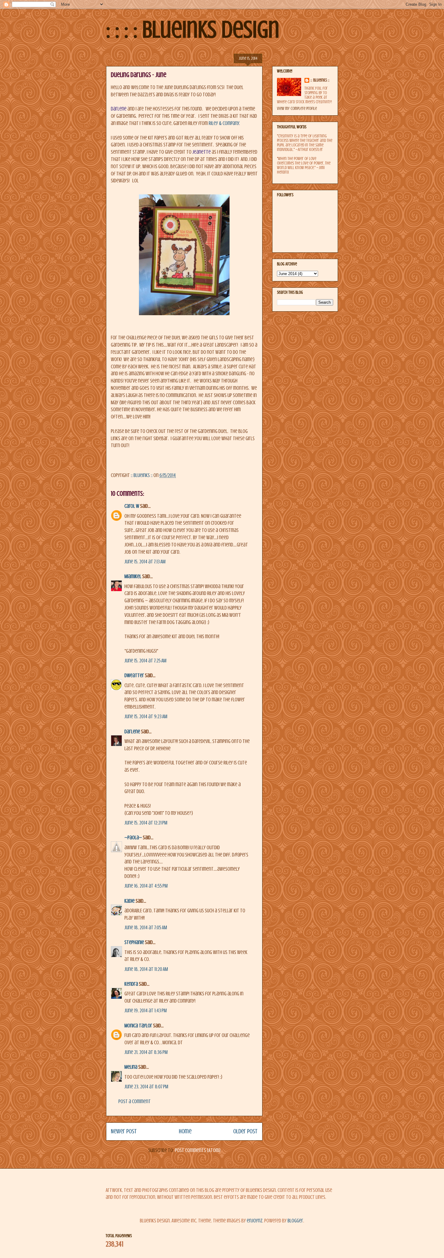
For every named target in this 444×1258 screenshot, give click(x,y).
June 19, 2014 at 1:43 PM (145, 1010)
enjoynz (254, 1221)
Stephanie (134, 942)
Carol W (131, 506)
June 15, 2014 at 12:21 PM (145, 823)
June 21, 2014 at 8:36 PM (146, 1052)
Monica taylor (138, 1026)
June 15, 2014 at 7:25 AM (145, 661)
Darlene (132, 732)
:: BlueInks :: (320, 80)
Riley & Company (224, 123)
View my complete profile (297, 108)
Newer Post (124, 1131)
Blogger (295, 1221)
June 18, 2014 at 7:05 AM (145, 927)
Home (185, 1131)
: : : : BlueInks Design (192, 29)
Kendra (131, 984)
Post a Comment (134, 1101)
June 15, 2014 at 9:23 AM (145, 716)
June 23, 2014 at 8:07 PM (146, 1087)
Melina (130, 1067)
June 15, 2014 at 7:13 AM (145, 562)
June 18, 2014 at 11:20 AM (146, 969)
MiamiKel (132, 576)
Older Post (245, 1131)
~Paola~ (133, 837)
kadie (129, 901)
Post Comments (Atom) (197, 1150)
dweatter (134, 675)
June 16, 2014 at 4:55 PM (146, 886)
